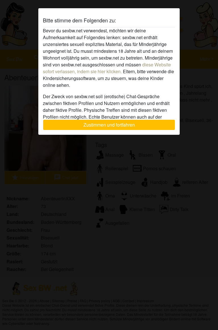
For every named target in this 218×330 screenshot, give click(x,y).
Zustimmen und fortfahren (109, 124)
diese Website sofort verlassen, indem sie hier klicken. (107, 68)
